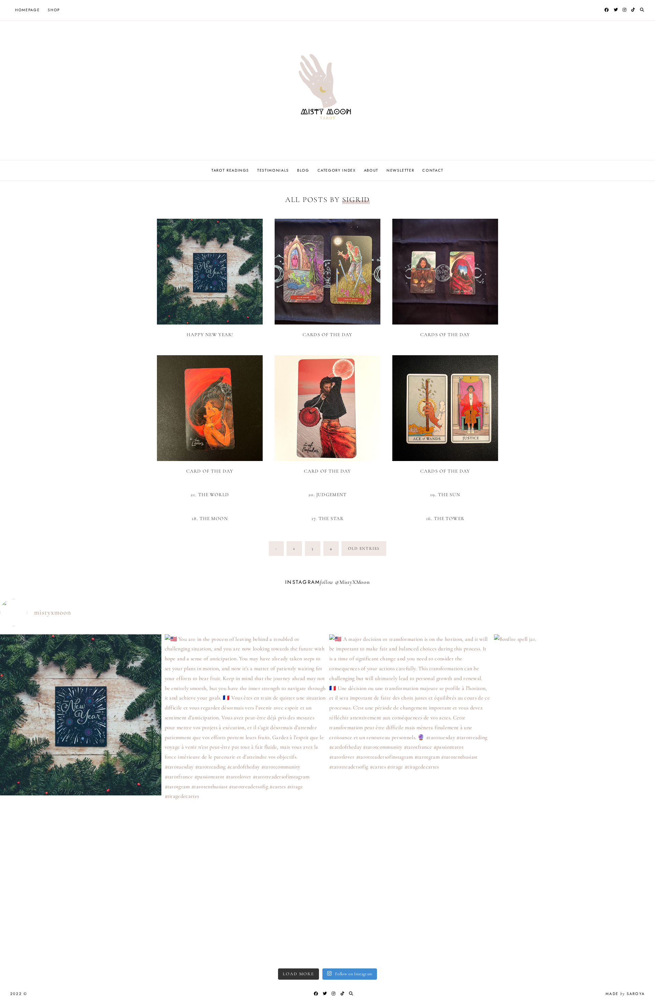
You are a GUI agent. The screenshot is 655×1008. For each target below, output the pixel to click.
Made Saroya (625, 993)
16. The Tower (445, 518)
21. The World (210, 495)
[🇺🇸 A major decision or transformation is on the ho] (410, 783)
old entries (364, 548)
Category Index (337, 170)
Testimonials (273, 170)
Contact (432, 170)
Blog (303, 170)
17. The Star (327, 518)
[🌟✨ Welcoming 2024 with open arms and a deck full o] (80, 795)
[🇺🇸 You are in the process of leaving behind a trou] (245, 798)
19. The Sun (445, 495)
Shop (54, 10)
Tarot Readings (230, 170)
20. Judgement (327, 495)
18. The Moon (210, 518)
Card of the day (209, 471)
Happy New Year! (210, 334)
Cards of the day (327, 334)
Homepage (27, 10)
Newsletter (400, 170)
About (371, 170)
